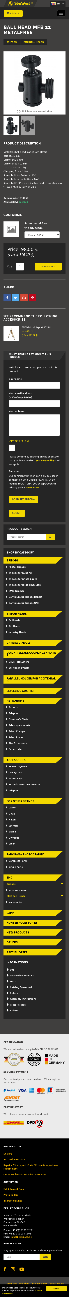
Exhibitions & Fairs (13, 1189)
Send (45, 1257)
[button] (7, 297)
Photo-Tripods (17, 567)
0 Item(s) (14, 13)
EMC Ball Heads (34, 42)
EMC (10, 877)
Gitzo (12, 814)
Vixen (12, 844)
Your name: (16, 379)
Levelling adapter (21, 690)
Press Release (17, 1005)
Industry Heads (17, 632)
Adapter (13, 713)
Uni (11, 970)
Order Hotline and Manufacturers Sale (24, 1175)
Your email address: (20, 395)
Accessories (16, 749)
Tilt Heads (14, 626)
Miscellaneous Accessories (24, 785)
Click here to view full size (36, 112)
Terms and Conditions (17, 1284)
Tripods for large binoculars (25, 585)
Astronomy (15, 700)
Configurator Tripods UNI (24, 603)
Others (12, 942)
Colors (13, 993)
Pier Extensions (18, 743)
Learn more (32, 488)
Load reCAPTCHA (23, 499)
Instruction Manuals (21, 976)
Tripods (12, 42)
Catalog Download (20, 987)
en (58, 4)
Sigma (12, 832)
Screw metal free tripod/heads (35, 225)
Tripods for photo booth (23, 579)
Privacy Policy (46, 461)
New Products (18, 932)
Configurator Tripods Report (25, 597)
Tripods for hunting (20, 573)
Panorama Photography (25, 854)
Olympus (14, 838)
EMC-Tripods (16, 591)
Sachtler (13, 826)
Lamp (10, 912)
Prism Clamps (17, 731)
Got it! (56, 1288)
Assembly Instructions (22, 999)
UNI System (15, 773)
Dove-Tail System (19, 662)
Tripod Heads (17, 613)
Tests (12, 982)
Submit (17, 513)
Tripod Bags (16, 779)
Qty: (10, 266)
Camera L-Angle (19, 642)
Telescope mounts (19, 725)
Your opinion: (17, 411)
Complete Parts (18, 861)
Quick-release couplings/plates (31, 654)
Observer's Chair (18, 719)
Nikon (12, 820)
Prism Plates (16, 737)
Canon (12, 808)
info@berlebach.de (21, 1237)
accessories (15, 902)
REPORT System (18, 767)
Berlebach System (19, 668)
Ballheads (14, 620)
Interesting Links (12, 1201)
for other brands (20, 801)
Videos (13, 1011)
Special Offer (17, 952)
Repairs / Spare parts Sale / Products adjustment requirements (31, 1167)
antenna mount (18, 890)
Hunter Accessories (22, 922)
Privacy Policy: (20, 441)
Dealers (7, 1154)
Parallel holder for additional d (31, 680)
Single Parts (16, 867)
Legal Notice (57, 1284)
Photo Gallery (11, 1195)
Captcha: (14, 471)
